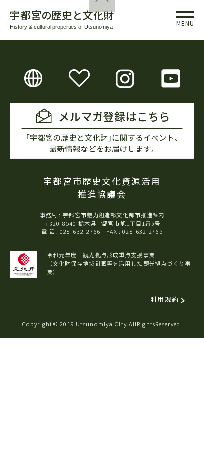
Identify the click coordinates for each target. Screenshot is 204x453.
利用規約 (165, 298)
